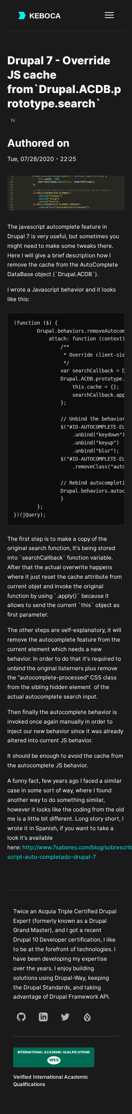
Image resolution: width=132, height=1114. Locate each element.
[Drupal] (87, 1017)
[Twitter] (65, 1017)
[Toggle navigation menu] (109, 15)
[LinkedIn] (43, 1017)
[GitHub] (21, 1017)
